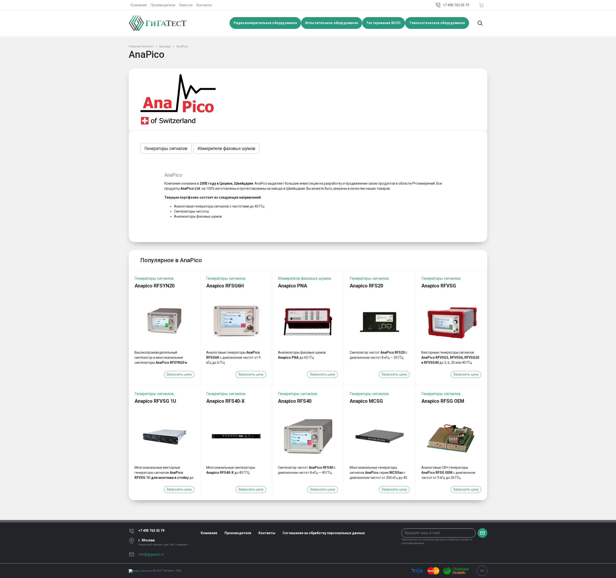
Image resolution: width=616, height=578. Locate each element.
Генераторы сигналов (165, 148)
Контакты (204, 5)
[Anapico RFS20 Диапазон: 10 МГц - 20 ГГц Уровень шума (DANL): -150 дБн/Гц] (380, 321)
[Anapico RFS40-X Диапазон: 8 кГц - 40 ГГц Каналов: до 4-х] (236, 436)
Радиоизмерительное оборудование (265, 23)
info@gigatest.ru (151, 554)
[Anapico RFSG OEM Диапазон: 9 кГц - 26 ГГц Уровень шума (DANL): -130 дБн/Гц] (451, 436)
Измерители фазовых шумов (226, 148)
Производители (163, 5)
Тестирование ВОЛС (383, 23)
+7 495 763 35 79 (151, 531)
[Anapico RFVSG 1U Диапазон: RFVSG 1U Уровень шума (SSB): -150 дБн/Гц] (164, 436)
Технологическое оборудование (437, 23)
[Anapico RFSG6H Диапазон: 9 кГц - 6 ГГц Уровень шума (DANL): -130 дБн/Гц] (236, 321)
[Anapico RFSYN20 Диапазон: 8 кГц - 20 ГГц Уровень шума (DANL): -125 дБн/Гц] (164, 321)
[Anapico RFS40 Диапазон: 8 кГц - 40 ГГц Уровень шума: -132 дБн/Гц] (308, 436)
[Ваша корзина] (481, 5)
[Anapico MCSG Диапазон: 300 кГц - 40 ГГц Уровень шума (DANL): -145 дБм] (380, 436)
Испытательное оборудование (331, 23)
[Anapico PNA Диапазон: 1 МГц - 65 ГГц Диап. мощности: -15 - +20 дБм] (308, 321)
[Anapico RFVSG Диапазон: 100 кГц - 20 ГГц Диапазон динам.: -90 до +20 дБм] (451, 321)
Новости (185, 5)
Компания (139, 5)
